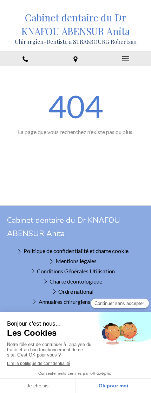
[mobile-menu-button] (126, 59)
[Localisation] (75, 58)
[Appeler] (25, 58)
